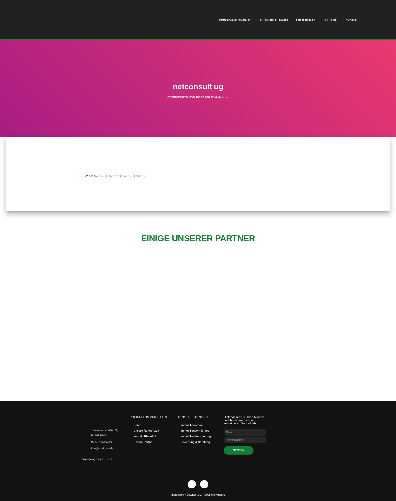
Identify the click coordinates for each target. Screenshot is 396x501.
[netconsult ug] (129, 159)
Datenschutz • (195, 494)
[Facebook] (192, 484)
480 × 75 (141, 175)
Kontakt (352, 19)
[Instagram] (204, 484)
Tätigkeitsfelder (274, 19)
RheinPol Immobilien (235, 19)
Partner (330, 19)
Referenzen (306, 19)
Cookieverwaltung (214, 494)
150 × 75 (99, 175)
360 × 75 (127, 175)
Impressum (177, 494)
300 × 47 (113, 175)
